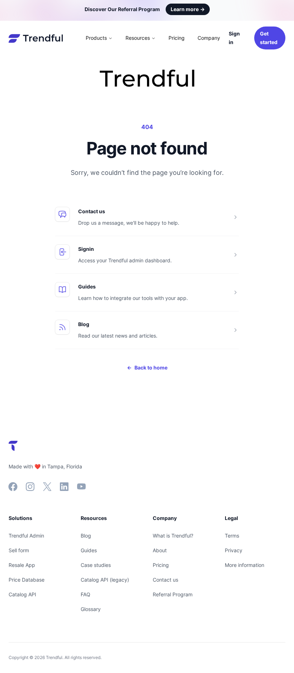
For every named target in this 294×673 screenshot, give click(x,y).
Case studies (96, 565)
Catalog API (22, 594)
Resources (137, 38)
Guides (87, 286)
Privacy (233, 550)
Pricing (177, 38)
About (160, 550)
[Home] (36, 38)
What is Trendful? (173, 536)
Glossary (91, 609)
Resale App (22, 565)
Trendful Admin (26, 536)
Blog (83, 324)
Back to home (147, 367)
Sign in (234, 37)
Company (209, 38)
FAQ (85, 594)
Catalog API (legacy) (105, 580)
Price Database (26, 580)
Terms (232, 536)
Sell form (19, 550)
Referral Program (173, 594)
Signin (86, 249)
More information (244, 565)
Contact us (91, 211)
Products (96, 38)
